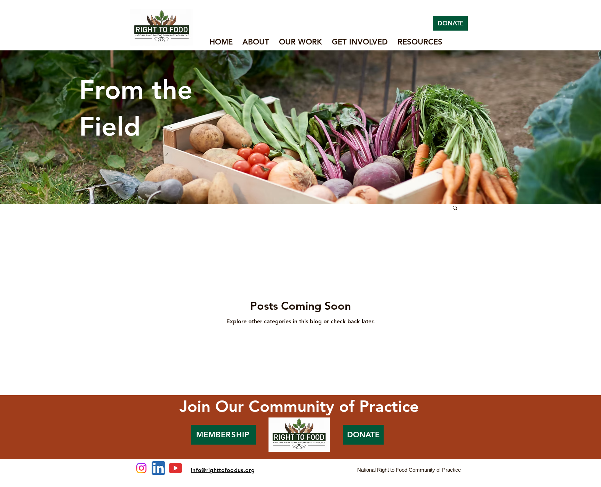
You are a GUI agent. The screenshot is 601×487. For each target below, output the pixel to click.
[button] (455, 208)
